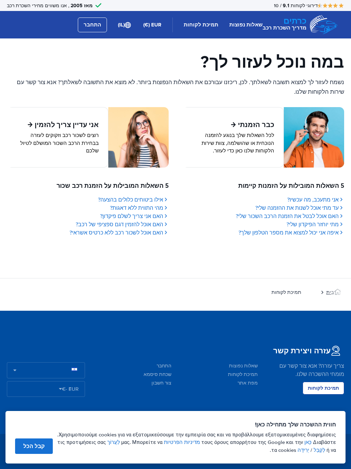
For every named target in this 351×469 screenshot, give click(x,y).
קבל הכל (34, 446)
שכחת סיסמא (157, 374)
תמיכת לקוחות (201, 24)
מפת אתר (248, 383)
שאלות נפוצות (246, 24)
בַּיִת (330, 292)
